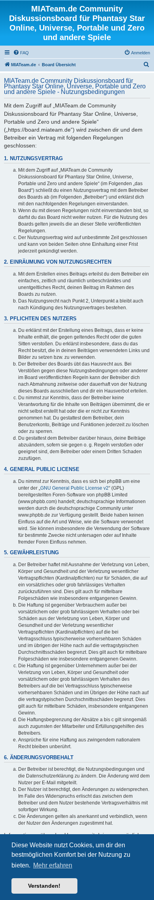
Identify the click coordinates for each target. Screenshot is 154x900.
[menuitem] (21, 52)
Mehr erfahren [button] (52, 865)
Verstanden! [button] (44, 886)
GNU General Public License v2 (74, 488)
